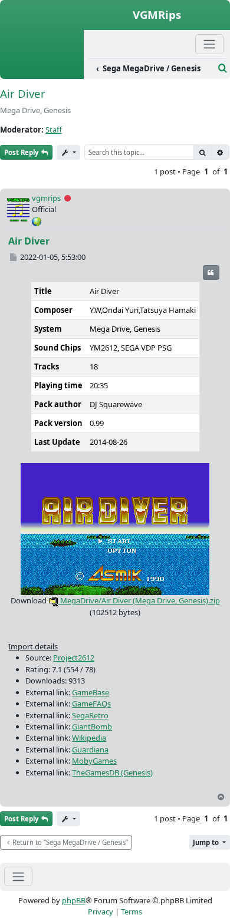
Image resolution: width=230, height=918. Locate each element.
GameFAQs (91, 703)
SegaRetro (90, 715)
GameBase (90, 692)
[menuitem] (151, 69)
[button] (209, 842)
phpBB (74, 900)
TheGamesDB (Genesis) (112, 772)
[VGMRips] (42, 72)
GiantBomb (92, 726)
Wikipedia (89, 737)
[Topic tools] (68, 152)
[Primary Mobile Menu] (209, 44)
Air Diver (22, 93)
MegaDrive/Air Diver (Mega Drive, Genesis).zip (139, 600)
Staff (53, 129)
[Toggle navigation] (18, 876)
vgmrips (46, 198)
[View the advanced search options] (222, 68)
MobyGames (94, 760)
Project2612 (73, 657)
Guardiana (90, 749)
